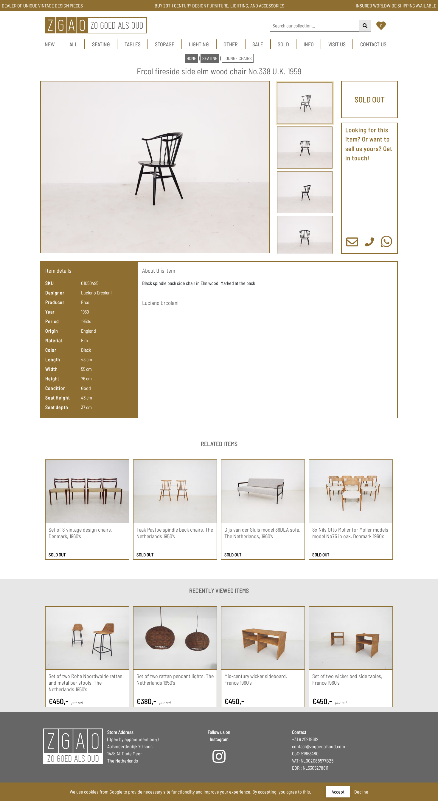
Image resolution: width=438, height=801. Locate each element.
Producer (54, 302)
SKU (49, 283)
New (50, 44)
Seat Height (57, 397)
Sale (257, 44)
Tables (133, 44)
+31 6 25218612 (305, 739)
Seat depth (56, 407)
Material (53, 340)
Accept (338, 791)
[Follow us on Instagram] (219, 760)
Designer (54, 292)
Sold (283, 44)
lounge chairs (237, 58)
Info (309, 44)
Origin (51, 331)
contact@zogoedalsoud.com (318, 746)
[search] (365, 26)
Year (50, 311)
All (73, 44)
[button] (155, 167)
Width (51, 369)
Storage (164, 44)
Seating (101, 44)
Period (52, 321)
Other (230, 44)
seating (210, 58)
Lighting (199, 44)
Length (52, 359)
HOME (191, 58)
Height (52, 378)
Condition (55, 388)
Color (50, 350)
